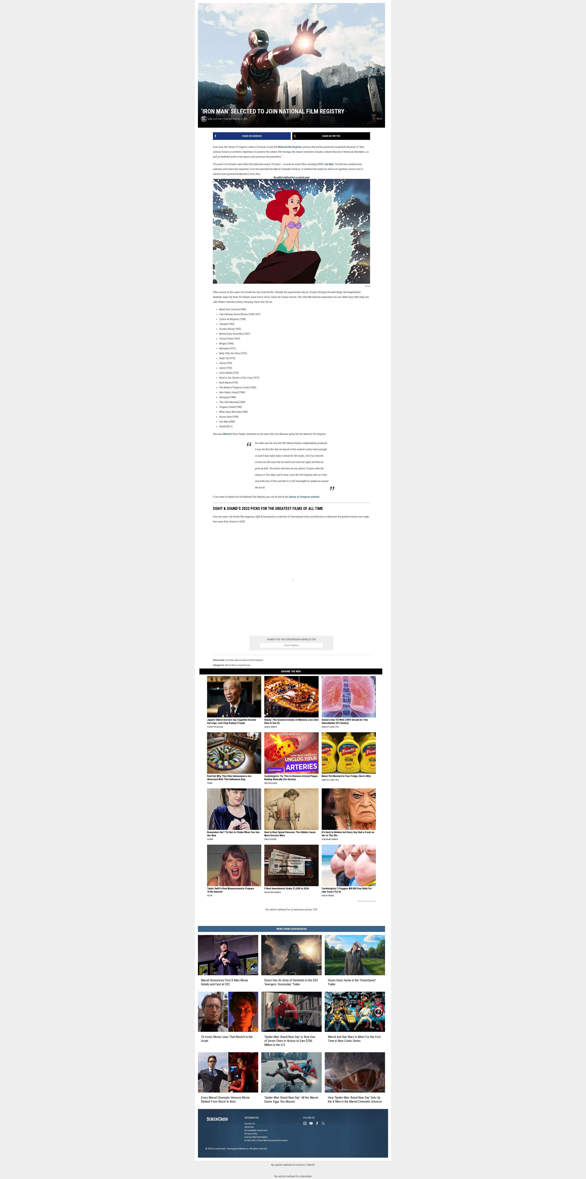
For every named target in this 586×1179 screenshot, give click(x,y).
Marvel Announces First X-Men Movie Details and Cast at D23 (224, 982)
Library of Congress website (304, 496)
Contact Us (249, 1123)
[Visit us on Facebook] (318, 1123)
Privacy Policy (251, 1133)
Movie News (231, 665)
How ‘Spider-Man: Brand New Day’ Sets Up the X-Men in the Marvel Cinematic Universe (355, 1099)
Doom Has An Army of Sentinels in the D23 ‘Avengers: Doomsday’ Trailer (291, 982)
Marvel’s (227, 433)
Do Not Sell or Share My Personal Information (266, 1140)
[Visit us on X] (324, 1123)
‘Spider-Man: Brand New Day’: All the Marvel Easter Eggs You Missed (291, 1099)
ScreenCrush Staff (215, 119)
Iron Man (328, 164)
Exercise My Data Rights (256, 1137)
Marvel (238, 660)
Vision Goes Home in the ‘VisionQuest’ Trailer (352, 982)
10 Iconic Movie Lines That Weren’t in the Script (227, 1039)
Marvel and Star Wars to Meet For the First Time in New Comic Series (354, 1039)
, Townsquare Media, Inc (237, 1148)
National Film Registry (290, 146)
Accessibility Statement (255, 1130)
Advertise (249, 1127)
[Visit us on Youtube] (312, 1123)
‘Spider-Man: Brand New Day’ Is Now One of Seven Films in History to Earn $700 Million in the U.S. (289, 1041)
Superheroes (244, 665)
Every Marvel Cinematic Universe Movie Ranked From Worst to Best (225, 1099)
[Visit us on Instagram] (306, 1123)
